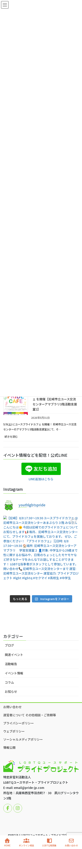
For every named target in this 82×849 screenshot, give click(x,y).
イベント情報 (14, 673)
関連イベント (14, 654)
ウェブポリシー (14, 731)
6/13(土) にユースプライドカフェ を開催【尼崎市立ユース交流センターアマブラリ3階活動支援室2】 (55, 401)
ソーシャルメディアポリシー (23, 739)
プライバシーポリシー (18, 723)
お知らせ (11, 691)
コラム (9, 682)
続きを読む (16, 437)
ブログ (9, 645)
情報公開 (9, 747)
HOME (7, 845)
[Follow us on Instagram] (17, 808)
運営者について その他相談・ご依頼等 (29, 715)
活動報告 (11, 664)
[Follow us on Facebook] (7, 808)
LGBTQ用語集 (49, 845)
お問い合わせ (12, 707)
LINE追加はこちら (41, 479)
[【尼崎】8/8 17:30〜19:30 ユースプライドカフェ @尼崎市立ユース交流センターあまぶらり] (41, 553)
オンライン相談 (26, 845)
